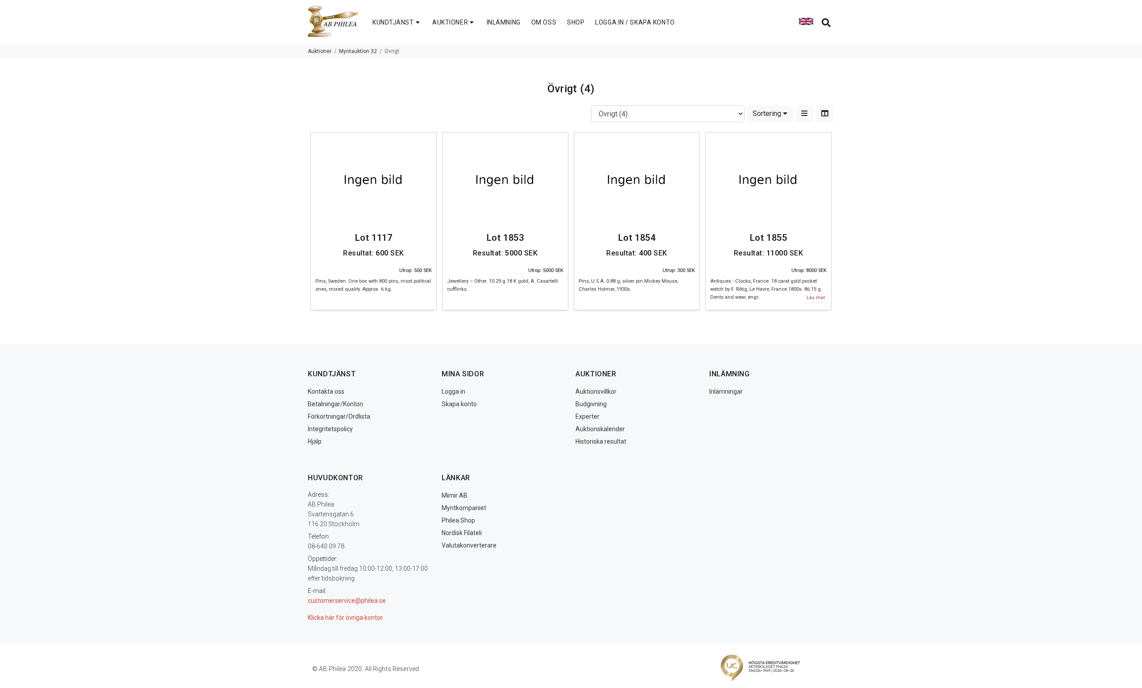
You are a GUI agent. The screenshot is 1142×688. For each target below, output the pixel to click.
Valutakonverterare (469, 545)
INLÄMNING (504, 22)
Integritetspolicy (330, 429)
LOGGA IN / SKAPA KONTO (634, 22)
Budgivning (591, 404)
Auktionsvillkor (596, 391)
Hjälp (315, 441)
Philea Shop (458, 520)
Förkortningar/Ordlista (339, 416)
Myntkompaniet (464, 507)
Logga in (453, 391)
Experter (587, 416)
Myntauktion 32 (358, 51)
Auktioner (319, 51)
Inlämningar (726, 391)
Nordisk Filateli (462, 532)
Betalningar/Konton (335, 404)
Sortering (768, 113)
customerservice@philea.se (347, 600)
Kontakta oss (326, 391)
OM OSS (543, 22)
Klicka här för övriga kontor (345, 617)
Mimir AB (455, 495)
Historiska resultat (600, 441)
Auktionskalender (600, 429)
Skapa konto (459, 404)
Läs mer (816, 298)
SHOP (575, 22)
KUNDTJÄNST (393, 22)
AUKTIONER (450, 22)
